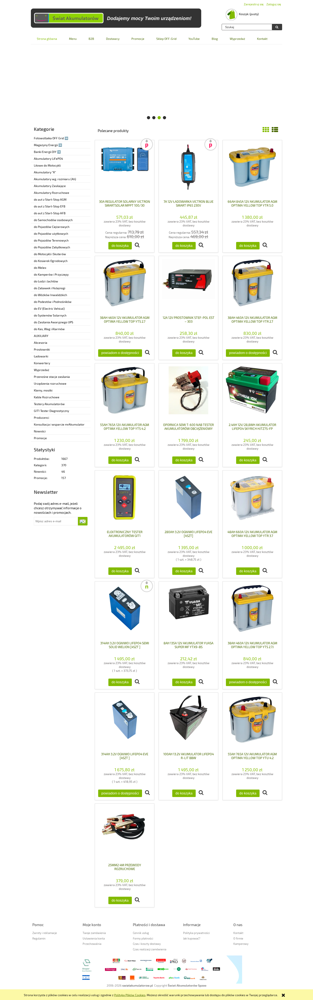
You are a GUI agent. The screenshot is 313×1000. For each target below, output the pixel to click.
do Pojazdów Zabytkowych (52, 247)
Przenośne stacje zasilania (52, 376)
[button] (137, 245)
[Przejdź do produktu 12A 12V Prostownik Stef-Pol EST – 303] (188, 285)
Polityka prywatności (196, 933)
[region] (156, 84)
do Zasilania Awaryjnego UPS (53, 322)
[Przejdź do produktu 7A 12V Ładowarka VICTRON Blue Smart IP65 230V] (188, 169)
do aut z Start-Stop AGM (50, 199)
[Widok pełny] (275, 129)
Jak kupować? (191, 938)
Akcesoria (40, 342)
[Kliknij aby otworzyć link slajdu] (156, 84)
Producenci (41, 417)
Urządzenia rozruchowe (50, 383)
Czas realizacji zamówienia (149, 949)
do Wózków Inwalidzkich (50, 295)
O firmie (238, 938)
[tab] (148, 117)
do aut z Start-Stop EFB (49, 206)
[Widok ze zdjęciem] (266, 129)
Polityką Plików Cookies (129, 995)
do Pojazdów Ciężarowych (51, 227)
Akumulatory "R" (45, 172)
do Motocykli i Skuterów (50, 254)
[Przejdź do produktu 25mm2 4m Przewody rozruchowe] (124, 833)
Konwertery (42, 363)
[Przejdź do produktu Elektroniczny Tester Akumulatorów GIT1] (124, 500)
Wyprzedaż (41, 370)
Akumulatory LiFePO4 (48, 158)
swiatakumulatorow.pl (137, 985)
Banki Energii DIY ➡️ (47, 152)
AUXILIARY (41, 336)
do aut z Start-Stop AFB (50, 213)
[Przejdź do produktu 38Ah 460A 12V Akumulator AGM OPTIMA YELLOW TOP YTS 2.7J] (252, 611)
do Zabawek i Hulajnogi (49, 288)
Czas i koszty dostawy (147, 943)
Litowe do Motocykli (47, 165)
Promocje (40, 438)
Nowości (40, 431)
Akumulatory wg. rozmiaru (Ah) (55, 179)
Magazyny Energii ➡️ (48, 145)
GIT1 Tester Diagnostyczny (51, 411)
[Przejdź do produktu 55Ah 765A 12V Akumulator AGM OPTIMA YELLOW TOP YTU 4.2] (252, 722)
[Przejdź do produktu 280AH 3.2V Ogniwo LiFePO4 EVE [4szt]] (188, 500)
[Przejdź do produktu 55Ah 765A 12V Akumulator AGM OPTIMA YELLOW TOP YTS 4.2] (124, 393)
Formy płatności (143, 938)
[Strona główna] (116, 18)
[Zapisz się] (83, 521)
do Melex (40, 267)
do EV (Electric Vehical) (49, 308)
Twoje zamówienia (94, 933)
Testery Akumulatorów (49, 404)
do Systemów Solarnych (50, 315)
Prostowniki (42, 349)
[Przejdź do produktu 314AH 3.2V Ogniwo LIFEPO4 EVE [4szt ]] (124, 722)
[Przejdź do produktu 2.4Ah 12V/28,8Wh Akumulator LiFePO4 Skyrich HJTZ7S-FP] (252, 393)
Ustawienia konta (94, 938)
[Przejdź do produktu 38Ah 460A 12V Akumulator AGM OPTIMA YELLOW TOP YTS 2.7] (124, 285)
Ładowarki (41, 356)
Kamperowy (240, 943)
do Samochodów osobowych (53, 220)
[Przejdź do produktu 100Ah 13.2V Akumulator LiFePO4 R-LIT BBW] (188, 722)
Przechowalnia (92, 943)
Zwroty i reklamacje (44, 933)
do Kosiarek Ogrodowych (50, 261)
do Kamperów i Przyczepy (51, 274)
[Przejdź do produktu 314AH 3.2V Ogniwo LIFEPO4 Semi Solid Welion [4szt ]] (124, 611)
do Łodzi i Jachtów (46, 281)
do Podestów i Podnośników (53, 302)
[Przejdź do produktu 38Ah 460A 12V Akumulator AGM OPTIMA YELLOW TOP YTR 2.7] (252, 285)
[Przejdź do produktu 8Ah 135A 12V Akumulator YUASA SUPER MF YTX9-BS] (188, 611)
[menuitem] (47, 38)
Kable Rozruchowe (46, 397)
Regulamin (39, 938)
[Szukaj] (277, 27)
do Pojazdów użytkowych (51, 233)
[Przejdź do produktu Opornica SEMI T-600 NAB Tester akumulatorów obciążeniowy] (188, 393)
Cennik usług (141, 933)
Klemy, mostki (43, 390)
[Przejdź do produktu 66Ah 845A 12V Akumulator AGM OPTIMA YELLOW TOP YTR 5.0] (252, 169)
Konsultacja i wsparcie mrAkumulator (59, 424)
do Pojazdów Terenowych (51, 240)
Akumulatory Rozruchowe (51, 192)
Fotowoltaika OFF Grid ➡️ (51, 138)
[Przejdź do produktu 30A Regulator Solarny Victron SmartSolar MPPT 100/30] (124, 169)
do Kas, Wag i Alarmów (49, 329)
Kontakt (238, 933)
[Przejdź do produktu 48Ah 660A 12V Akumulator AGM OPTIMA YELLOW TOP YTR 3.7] (252, 500)
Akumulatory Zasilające (50, 186)
